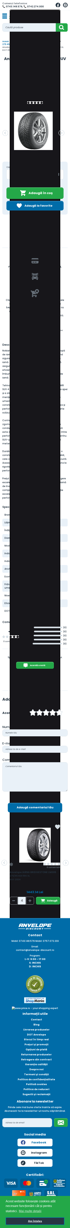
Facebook (39, 1142)
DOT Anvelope (36, 1034)
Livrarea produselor (36, 1029)
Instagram (39, 1153)
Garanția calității (36, 1064)
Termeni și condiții (36, 1074)
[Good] (39, 713)
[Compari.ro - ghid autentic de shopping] (35, 984)
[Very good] (46, 713)
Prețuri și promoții (36, 1044)
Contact (36, 1019)
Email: (35, 946)
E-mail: (7, 743)
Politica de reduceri (36, 1089)
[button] (5, 133)
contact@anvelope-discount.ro (35, 950)
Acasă (5, 41)
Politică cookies (36, 1084)
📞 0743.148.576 (12, 6)
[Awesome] (59, 713)
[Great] (52, 713)
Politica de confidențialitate (36, 1079)
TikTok (39, 1163)
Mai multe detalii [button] (30, 1211)
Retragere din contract (36, 1059)
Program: (35, 955)
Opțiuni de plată (36, 1049)
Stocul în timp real (36, 1039)
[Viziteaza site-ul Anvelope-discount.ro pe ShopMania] (35, 1000)
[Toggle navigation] (4, 16)
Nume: (7, 727)
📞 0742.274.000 (34, 6)
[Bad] (33, 713)
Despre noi (36, 1069)
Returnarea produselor (36, 1054)
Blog (36, 1024)
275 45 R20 (8, 44)
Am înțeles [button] (35, 1221)
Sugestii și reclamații (36, 1094)
